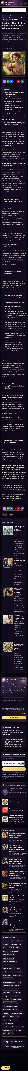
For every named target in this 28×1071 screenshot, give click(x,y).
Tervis (11, 514)
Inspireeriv (14, 944)
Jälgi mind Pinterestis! (8, 119)
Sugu (10, 1020)
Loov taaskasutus (13, 972)
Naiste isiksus (6, 992)
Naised (17, 985)
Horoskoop (6, 944)
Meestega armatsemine (9, 982)
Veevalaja (10, 1033)
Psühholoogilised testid (17, 1013)
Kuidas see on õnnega (8, 958)
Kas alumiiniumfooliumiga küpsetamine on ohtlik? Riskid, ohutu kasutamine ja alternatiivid (19, 646)
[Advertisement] (14, 10)
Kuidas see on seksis (8, 965)
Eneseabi (15, 941)
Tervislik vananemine (8, 1027)
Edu (10, 941)
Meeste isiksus (7, 975)
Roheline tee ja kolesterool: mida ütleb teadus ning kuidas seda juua (19, 561)
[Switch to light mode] (21, 3)
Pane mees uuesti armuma (10, 1002)
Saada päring (14, 717)
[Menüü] (25, 3)
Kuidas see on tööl (8, 968)
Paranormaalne (7, 1009)
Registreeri (14, 769)
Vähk (4, 1033)
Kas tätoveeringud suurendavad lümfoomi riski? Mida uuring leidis (19, 590)
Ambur (4, 941)
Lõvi (21, 972)
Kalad (17, 948)
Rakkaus (5, 1016)
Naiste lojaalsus (16, 992)
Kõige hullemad (14, 951)
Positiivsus (6, 1013)
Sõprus (5, 1020)
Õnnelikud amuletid (16, 999)
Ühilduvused (19, 1027)
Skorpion (12, 1016)
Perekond (15, 1009)
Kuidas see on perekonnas (10, 961)
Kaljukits (5, 951)
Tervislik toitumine (8, 1023)
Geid (21, 941)
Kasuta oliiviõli (9, 333)
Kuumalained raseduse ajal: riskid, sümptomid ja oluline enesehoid (19, 618)
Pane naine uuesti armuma (10, 1006)
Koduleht (4, 16)
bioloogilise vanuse (7, 141)
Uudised (11, 16)
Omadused (6, 999)
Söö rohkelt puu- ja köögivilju (14, 295)
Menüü (6, 1068)
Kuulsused (17, 968)
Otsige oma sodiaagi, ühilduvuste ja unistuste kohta (13, 1047)
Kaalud (4, 948)
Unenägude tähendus (8, 1030)
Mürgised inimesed (8, 985)
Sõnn (18, 1016)
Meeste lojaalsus (17, 975)
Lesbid (4, 972)
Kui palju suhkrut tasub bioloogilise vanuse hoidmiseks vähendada (14, 107)
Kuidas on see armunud (9, 954)
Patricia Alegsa (11, 46)
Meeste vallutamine (8, 978)
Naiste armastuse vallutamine (11, 989)
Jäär (20, 944)
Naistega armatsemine (9, 996)
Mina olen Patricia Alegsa (12, 727)
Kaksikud (11, 948)
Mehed (19, 982)
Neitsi (18, 996)
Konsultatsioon (6, 696)
